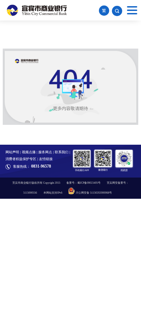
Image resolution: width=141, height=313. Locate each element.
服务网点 (45, 152)
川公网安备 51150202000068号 (94, 192)
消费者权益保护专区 (20, 159)
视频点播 (29, 152)
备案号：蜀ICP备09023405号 (83, 182)
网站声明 (12, 152)
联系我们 (61, 152)
